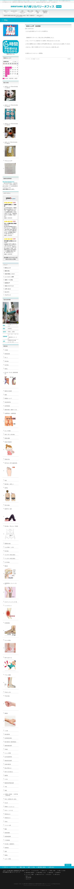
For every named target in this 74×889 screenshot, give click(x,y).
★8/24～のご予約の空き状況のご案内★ (11, 87)
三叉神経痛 (7, 840)
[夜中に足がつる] (9, 665)
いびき (6, 779)
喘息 (6, 480)
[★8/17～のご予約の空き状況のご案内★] (9, 114)
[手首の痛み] (9, 703)
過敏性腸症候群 (8, 745)
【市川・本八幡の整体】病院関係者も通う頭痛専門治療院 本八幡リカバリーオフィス (35, 883)
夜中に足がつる (8, 657)
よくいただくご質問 (9, 276)
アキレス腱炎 (8, 674)
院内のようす (8, 267)
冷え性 (6, 802)
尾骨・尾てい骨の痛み (10, 434)
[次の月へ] (17, 61)
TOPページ (6, 867)
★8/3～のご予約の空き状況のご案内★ (11, 143)
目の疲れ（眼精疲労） (10, 844)
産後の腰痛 (7, 438)
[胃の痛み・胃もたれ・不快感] (9, 534)
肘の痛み (7, 551)
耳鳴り (6, 821)
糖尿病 (6, 775)
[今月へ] (15, 61)
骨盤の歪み (7, 459)
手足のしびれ (8, 692)
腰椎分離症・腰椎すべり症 (11, 409)
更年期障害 (7, 734)
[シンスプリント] (9, 613)
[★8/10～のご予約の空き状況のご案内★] (9, 132)
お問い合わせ (8, 288)
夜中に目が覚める (9, 771)
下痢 (6, 786)
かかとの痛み (8, 640)
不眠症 (6, 749)
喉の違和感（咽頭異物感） (11, 741)
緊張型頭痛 (7, 353)
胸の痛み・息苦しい (9, 484)
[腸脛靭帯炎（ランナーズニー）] (9, 592)
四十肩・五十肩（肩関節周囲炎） (11, 373)
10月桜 (69, 58)
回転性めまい (8, 814)
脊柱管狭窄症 (8, 402)
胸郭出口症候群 (8, 391)
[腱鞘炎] (9, 721)
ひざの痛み (7, 562)
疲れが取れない (8, 768)
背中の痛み (7, 505)
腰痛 (6, 394)
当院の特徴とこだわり (10, 273)
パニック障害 (8, 753)
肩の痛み (7, 361)
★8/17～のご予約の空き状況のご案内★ (11, 106)
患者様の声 (7, 282)
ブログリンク (8, 295)
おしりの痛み (8, 430)
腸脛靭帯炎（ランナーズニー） (11, 584)
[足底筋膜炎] (9, 630)
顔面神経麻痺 (8, 836)
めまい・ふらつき (9, 810)
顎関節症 (7, 847)
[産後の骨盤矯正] (9, 449)
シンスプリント (8, 605)
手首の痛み (7, 696)
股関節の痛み (8, 543)
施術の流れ (7, 270)
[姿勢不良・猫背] (9, 516)
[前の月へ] (13, 61)
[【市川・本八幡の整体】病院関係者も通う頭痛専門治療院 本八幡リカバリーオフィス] (37, 7)
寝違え (6, 368)
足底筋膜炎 (7, 623)
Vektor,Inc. (44, 885)
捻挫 (6, 851)
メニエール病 (8, 825)
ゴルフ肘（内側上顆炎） (10, 554)
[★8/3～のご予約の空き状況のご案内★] (9, 151)
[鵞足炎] (9, 573)
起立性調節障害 (8, 756)
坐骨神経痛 (7, 406)
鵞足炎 (6, 566)
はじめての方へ (14, 867)
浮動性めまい (8, 817)
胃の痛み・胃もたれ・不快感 (11, 526)
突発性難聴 (7, 832)
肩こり (6, 357)
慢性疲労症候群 (8, 760)
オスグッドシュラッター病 (11, 601)
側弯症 (6, 487)
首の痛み (7, 365)
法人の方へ (7, 291)
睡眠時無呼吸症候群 (9, 783)
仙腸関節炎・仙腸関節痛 (10, 413)
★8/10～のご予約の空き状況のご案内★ (11, 124)
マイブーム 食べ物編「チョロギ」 (32, 58)
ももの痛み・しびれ (9, 547)
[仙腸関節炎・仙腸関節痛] (9, 421)
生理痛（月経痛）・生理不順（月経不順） (11, 795)
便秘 (6, 790)
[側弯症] (9, 495)
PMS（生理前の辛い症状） (11, 799)
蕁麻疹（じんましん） (10, 806)
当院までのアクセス (9, 285)
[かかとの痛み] (9, 648)
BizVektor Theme (37, 885)
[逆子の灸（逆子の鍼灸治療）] (9, 470)
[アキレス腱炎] (9, 682)
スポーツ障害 (8, 859)
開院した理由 (22, 867)
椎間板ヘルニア (8, 398)
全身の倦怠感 (8, 764)
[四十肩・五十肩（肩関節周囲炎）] (9, 381)
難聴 (6, 829)
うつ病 (6, 730)
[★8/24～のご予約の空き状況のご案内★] (9, 95)
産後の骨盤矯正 (8, 442)
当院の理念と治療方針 (42, 867)
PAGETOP (68, 864)
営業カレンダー (28, 876)
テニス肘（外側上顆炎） (10, 558)
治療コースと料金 (9, 279)
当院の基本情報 (28, 877)
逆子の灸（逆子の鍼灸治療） (11, 463)
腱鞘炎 (6, 713)
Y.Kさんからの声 (8, 160)
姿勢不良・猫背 (8, 508)
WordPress (30, 885)
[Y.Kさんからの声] (9, 168)
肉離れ (6, 855)
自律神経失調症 (8, 738)
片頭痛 (6, 350)
